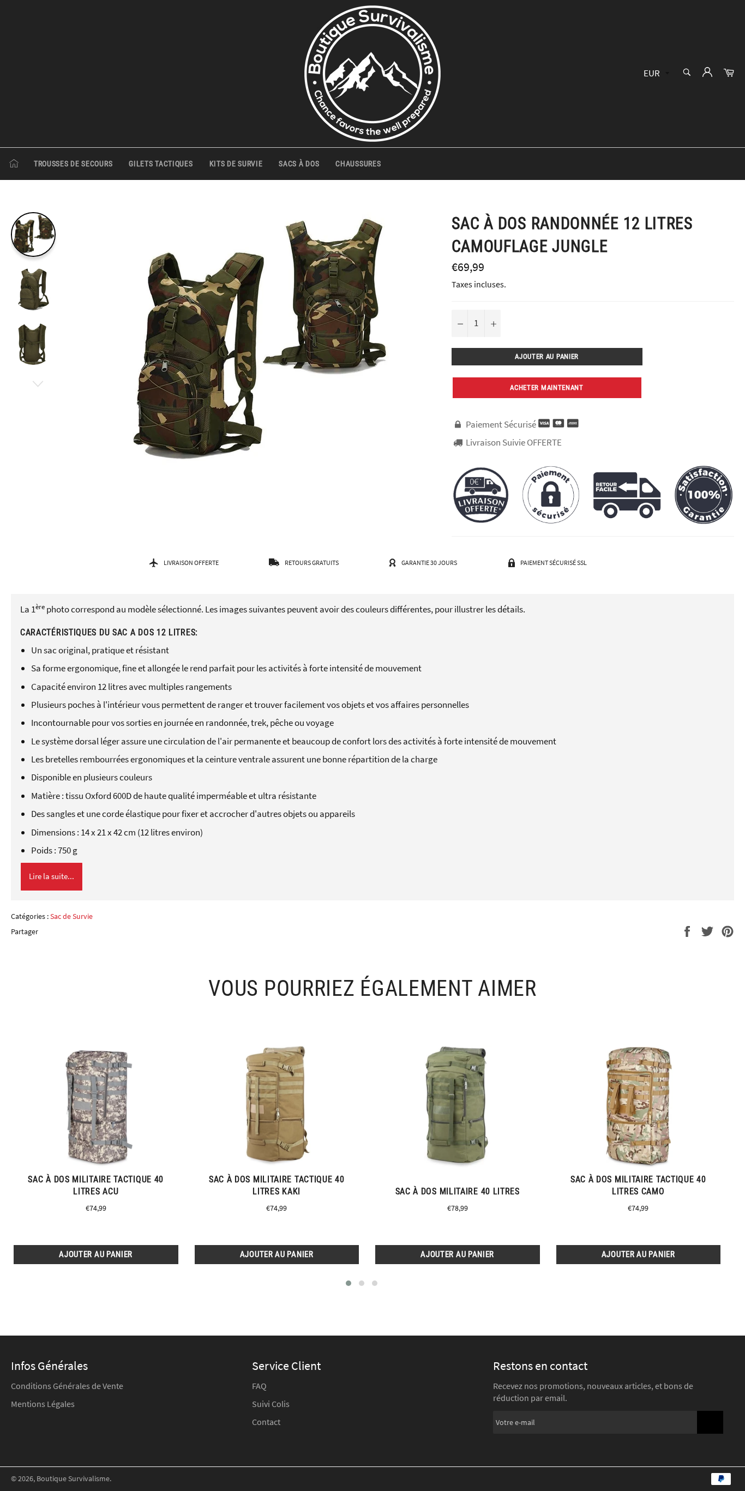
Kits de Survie (236, 163)
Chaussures (358, 163)
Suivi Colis (271, 1403)
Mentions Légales (43, 1403)
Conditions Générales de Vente (67, 1385)
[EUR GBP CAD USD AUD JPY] (655, 74)
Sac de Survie (71, 916)
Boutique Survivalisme (73, 1478)
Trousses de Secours (73, 163)
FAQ (259, 1385)
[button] (348, 1283)
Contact (266, 1421)
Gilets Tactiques (161, 163)
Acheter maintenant (547, 387)
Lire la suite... (51, 876)
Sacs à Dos (299, 163)
